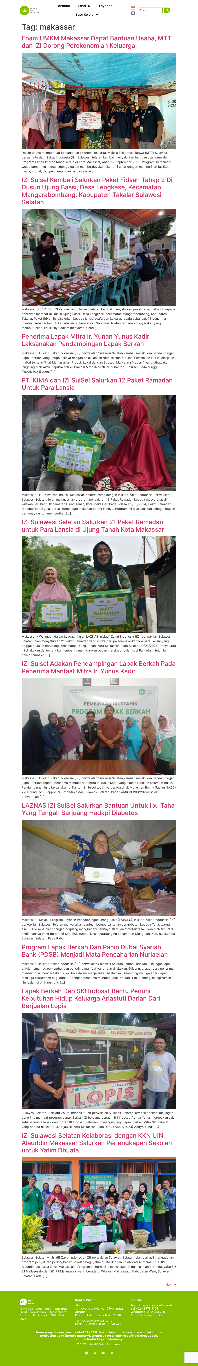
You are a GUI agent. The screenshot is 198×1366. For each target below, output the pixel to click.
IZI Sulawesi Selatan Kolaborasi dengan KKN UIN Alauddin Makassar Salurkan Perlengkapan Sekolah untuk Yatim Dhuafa (97, 1143)
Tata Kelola (85, 14)
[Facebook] (87, 1353)
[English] (133, 12)
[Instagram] (111, 1353)
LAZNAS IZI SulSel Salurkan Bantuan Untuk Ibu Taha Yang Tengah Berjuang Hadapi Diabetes (98, 809)
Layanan (106, 6)
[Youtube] (103, 1353)
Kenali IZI (84, 6)
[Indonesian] (133, 8)
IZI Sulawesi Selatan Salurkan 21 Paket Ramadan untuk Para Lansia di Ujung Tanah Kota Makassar (93, 525)
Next (171, 1284)
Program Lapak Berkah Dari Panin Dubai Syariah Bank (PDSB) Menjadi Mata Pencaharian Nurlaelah (95, 950)
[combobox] (151, 10)
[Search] (167, 10)
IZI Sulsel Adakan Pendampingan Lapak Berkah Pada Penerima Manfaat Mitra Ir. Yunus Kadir (99, 667)
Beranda (63, 6)
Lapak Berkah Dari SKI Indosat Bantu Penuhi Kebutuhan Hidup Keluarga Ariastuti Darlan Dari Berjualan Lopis (91, 998)
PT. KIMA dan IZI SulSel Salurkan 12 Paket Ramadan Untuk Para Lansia (97, 383)
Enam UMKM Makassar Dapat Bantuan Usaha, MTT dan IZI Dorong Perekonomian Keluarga (97, 41)
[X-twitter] (95, 1353)
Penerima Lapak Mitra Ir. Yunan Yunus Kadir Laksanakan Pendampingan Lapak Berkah (85, 340)
